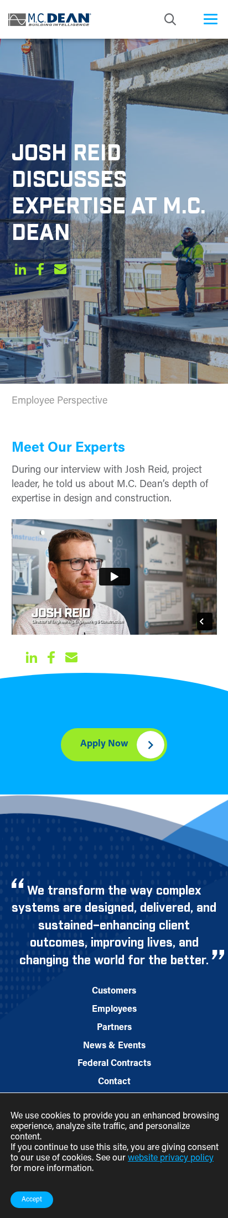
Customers (114, 991)
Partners (114, 1027)
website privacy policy (171, 1158)
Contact (114, 1082)
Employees (114, 1009)
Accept (32, 1199)
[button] (20, 271)
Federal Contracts (114, 1063)
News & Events (114, 1046)
